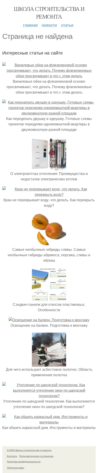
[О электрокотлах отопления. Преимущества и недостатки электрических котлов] (49, 168)
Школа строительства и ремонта (49, 12)
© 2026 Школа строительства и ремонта (29, 450)
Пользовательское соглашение (36, 456)
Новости (49, 24)
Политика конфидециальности (24, 461)
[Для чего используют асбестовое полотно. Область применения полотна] (49, 363)
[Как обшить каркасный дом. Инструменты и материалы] (49, 422)
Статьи (67, 24)
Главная (30, 24)
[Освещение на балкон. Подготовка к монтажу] (49, 319)
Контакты (12, 456)
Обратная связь (15, 467)
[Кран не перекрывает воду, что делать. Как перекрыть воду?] (49, 194)
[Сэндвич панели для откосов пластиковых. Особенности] (49, 298)
